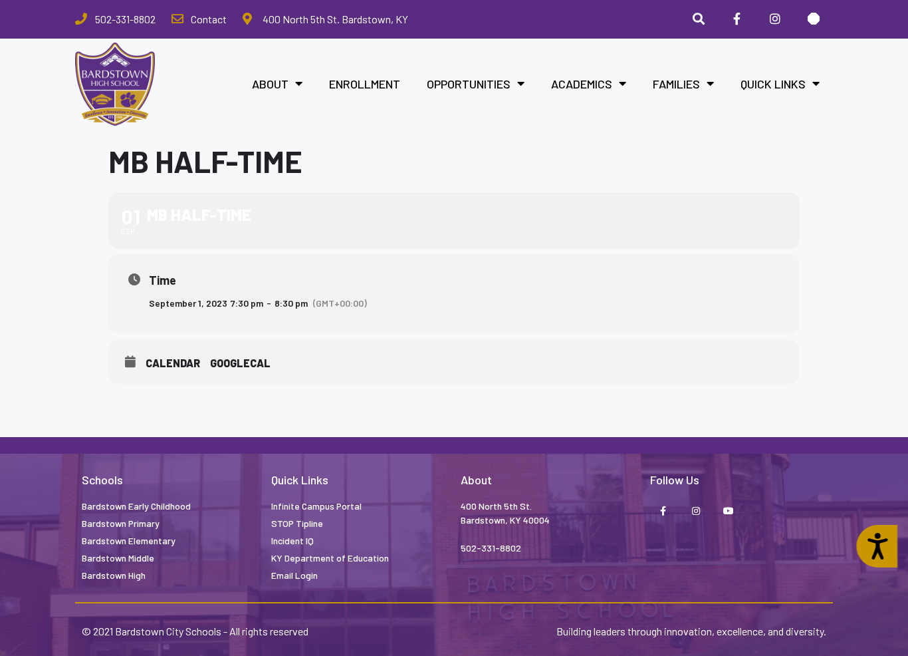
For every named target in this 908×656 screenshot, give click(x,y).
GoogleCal (240, 363)
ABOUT (270, 84)
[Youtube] (728, 512)
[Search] (698, 19)
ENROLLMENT (364, 84)
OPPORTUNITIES (469, 84)
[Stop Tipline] (813, 19)
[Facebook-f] (663, 512)
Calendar (173, 363)
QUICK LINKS (773, 84)
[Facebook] (737, 19)
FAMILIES (676, 84)
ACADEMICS (581, 84)
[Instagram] (775, 19)
